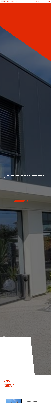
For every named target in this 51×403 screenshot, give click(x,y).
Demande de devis (31, 200)
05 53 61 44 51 (20, 200)
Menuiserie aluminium (22, 1)
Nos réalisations (43, 1)
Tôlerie (16, 1)
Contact (48, 1)
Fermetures (38, 1)
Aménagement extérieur (31, 1)
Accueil (8, 1)
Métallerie (12, 1)
